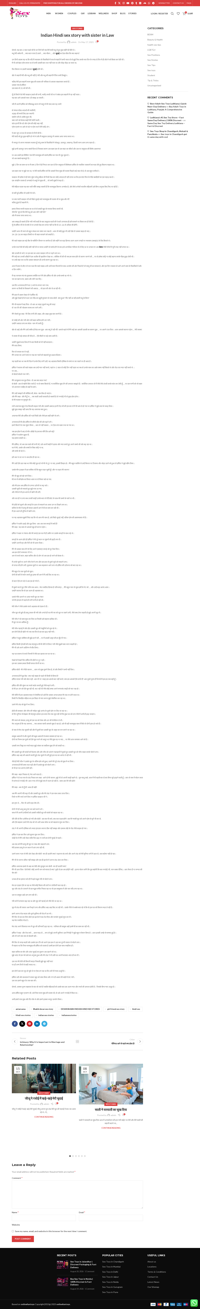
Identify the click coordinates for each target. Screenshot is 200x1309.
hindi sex (136, 1009)
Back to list (77, 1041)
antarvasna (20, 1009)
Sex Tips (151, 65)
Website (16, 1224)
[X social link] (119, 3)
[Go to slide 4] (79, 1156)
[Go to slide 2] (73, 1156)
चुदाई (58, 53)
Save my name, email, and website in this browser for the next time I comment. (51, 1231)
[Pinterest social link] (132, 3)
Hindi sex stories (23, 1015)
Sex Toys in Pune (110, 1292)
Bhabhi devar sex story (43, 1009)
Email (82, 1212)
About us (151, 1261)
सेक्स (101, 247)
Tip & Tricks (153, 80)
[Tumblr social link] (136, 3)
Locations (151, 1266)
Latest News (153, 1282)
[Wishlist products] (178, 14)
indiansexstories (69, 1015)
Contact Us (152, 1277)
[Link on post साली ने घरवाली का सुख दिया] (111, 1084)
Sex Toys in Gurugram (112, 1287)
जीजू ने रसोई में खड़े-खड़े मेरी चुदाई (44, 1098)
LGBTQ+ (151, 50)
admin (74, 42)
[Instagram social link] (124, 3)
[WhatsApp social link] (149, 3)
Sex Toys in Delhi (110, 1272)
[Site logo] (19, 13)
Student (151, 75)
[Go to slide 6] (85, 1156)
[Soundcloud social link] (144, 3)
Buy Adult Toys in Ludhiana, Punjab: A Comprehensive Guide (166, 109)
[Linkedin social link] (37, 1024)
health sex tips (154, 45)
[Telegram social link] (153, 3)
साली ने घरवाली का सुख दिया (111, 1110)
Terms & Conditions (156, 1272)
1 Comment (89, 1271)
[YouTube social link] (128, 3)
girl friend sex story (116, 1009)
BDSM (150, 34)
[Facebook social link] (115, 3)
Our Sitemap (153, 1287)
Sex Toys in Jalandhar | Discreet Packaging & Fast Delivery (83, 1264)
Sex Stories (77, 28)
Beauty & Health (155, 39)
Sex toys (151, 70)
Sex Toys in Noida (110, 1282)
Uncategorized (154, 85)
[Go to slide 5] (82, 1156)
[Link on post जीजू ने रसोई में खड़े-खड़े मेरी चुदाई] (44, 1078)
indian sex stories (46, 1015)
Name (15, 1212)
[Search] (172, 14)
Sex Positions (153, 55)
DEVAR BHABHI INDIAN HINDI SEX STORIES (80, 1009)
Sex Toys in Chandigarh (113, 1261)
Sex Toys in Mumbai (111, 1266)
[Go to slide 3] (76, 1156)
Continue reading (43, 1117)
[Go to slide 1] (70, 1156)
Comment (17, 1177)
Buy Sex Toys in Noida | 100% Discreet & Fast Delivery (81, 1282)
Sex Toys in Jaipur (110, 1277)
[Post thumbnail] (62, 1266)
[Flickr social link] (140, 3)
